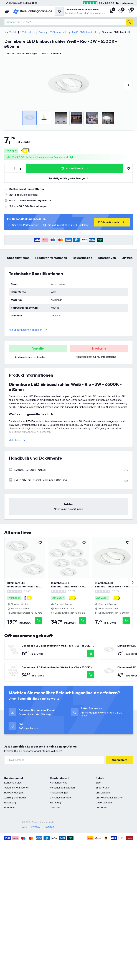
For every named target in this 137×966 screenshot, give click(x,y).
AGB (24, 827)
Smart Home (103, 787)
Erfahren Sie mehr (109, 222)
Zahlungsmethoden (15, 797)
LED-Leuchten (28, 32)
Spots (42, 32)
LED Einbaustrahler (58, 32)
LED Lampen (103, 792)
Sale (98, 782)
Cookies (49, 827)
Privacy (35, 827)
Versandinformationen (16, 787)
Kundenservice (13, 782)
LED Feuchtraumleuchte (109, 797)
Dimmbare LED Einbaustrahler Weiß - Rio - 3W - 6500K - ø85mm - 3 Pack (24, 584)
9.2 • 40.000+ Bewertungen (115, 3)
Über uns (9, 807)
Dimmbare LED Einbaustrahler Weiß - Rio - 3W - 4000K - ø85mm (112, 584)
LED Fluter (101, 807)
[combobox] (65, 22)
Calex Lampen (104, 802)
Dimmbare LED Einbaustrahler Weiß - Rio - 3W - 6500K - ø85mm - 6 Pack (68, 584)
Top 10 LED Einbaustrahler (85, 32)
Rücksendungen (13, 792)
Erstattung (10, 802)
